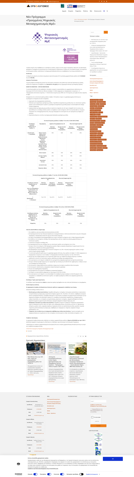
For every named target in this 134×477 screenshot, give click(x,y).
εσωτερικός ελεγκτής (101, 145)
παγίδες (105, 148)
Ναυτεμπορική (93, 129)
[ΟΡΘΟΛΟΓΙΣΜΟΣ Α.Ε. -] (37, 5)
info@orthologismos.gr (53, 1)
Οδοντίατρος (93, 133)
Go (105, 32)
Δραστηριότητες (94, 87)
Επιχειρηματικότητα (31, 336)
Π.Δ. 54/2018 (93, 135)
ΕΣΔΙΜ (92, 122)
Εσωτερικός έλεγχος (99, 122)
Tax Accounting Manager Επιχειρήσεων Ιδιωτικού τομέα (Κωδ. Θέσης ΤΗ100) (98, 64)
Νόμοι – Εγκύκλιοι (94, 92)
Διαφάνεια (98, 118)
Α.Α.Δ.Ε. (100, 112)
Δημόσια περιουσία (102, 116)
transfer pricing (94, 112)
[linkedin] (104, 1)
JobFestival (102, 104)
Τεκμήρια (99, 135)
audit (101, 99)
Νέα (91, 11)
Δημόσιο (92, 118)
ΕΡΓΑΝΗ (103, 120)
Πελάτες (85, 11)
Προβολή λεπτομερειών (92, 474)
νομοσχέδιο (93, 148)
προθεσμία (93, 150)
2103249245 (39, 427)
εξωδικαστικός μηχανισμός (96, 143)
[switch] (49, 474)
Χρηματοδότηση (39, 336)
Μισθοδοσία (100, 125)
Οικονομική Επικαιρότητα (96, 78)
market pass (101, 106)
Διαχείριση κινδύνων (95, 120)
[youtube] (107, 1)
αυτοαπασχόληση (102, 139)
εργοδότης (93, 145)
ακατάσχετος (93, 139)
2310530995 (39, 409)
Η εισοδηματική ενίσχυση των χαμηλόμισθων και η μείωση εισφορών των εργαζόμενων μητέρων (99, 70)
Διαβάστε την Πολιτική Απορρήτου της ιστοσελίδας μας (43, 468)
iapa (97, 104)
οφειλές (99, 148)
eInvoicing (92, 104)
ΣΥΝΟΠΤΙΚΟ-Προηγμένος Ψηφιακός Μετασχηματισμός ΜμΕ (39, 328)
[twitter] (102, 1)
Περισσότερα (31, 374)
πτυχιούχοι (100, 150)
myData (92, 108)
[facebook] (99, 1)
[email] (86, 336)
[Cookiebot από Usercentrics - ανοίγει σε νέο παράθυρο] (18, 474)
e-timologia (93, 102)
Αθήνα (98, 114)
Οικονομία (100, 133)
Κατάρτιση (93, 125)
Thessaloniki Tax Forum (95, 110)
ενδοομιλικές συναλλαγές (95, 141)
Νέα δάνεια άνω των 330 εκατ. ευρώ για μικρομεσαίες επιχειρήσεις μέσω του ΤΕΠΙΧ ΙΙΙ (35, 360)
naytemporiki (98, 108)
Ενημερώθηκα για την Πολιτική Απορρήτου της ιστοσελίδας (96, 410)
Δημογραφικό (93, 116)
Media (91, 90)
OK (113, 458)
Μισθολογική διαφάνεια (95, 127)
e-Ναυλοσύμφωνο (101, 102)
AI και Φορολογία (94, 99)
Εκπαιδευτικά (93, 85)
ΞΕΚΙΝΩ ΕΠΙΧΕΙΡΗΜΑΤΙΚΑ (95, 131)
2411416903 (39, 444)
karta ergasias (93, 106)
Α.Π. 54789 (93, 114)
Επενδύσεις (46, 336)
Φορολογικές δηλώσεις (95, 137)
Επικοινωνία (97, 11)
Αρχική (64, 11)
